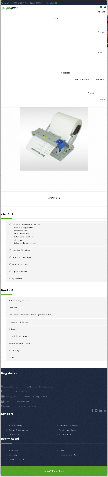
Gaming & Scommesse (18, 430)
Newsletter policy (16, 459)
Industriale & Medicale (68, 425)
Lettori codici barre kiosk (25, 243)
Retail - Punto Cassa (67, 430)
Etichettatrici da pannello (25, 234)
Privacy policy (15, 450)
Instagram (96, 410)
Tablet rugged (15, 350)
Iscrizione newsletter (68, 455)
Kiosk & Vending (16, 425)
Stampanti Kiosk (21, 231)
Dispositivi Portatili (16, 434)
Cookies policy (15, 455)
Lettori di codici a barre (19, 336)
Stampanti (13, 308)
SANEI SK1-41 (54, 198)
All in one (18, 240)
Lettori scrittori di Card (23, 237)
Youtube (105, 410)
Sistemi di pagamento (23, 228)
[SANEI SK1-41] (54, 190)
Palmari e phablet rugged (20, 343)
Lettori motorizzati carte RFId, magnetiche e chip (30, 315)
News (61, 450)
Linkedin (100, 410)
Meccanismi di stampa (18, 322)
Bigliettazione (65, 434)
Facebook (92, 410)
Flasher (12, 358)
